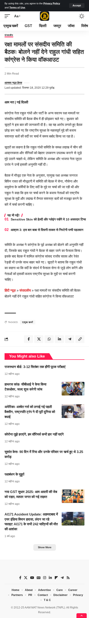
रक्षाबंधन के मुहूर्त (14, 474)
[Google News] (39, 578)
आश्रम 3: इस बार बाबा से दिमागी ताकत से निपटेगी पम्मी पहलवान (47, 230)
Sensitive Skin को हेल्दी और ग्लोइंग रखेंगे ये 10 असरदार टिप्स (48, 219)
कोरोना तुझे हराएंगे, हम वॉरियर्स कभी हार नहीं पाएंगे (34, 434)
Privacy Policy (51, 3)
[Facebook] (20, 578)
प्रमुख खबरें (27, 322)
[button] (76, 5)
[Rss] (68, 578)
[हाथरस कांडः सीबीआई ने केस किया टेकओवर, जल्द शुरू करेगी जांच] (73, 388)
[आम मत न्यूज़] (44, 16)
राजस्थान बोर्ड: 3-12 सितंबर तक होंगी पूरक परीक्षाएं (35, 367)
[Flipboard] (56, 578)
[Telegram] (62, 578)
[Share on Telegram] (69, 339)
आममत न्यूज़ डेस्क (13, 82)
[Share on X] (38, 339)
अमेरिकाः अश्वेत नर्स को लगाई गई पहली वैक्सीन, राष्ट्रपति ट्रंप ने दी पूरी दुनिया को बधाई (30, 412)
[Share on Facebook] (28, 339)
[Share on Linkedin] (59, 339)
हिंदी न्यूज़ (10, 290)
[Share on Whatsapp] (49, 339)
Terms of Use (17, 7)
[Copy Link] (79, 339)
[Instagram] (44, 578)
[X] (26, 578)
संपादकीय (9, 35)
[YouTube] (32, 578)
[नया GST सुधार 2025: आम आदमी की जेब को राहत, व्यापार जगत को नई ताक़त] (73, 496)
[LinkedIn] (50, 578)
